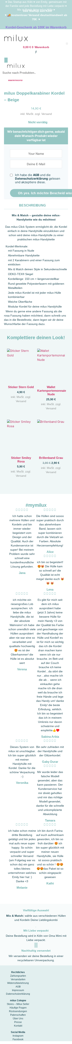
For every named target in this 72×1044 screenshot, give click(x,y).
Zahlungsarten (18, 975)
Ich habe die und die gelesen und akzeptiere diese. (37, 178)
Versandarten (18, 979)
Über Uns (18, 1018)
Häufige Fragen (18, 1007)
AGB (36, 175)
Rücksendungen (18, 1011)
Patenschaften (18, 1015)
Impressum (18, 990)
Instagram (18, 1035)
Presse (18, 1022)
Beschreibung (32, 205)
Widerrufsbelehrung (18, 983)
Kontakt (18, 1025)
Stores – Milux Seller (18, 1004)
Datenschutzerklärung (31, 178)
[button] (67, 43)
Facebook (18, 1039)
